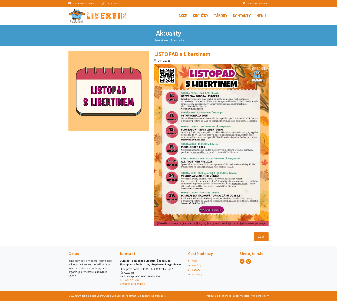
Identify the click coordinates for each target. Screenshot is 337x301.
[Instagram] (248, 261)
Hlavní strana (160, 40)
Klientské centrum (257, 3)
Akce (194, 260)
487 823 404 (113, 3)
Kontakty (197, 274)
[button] (261, 16)
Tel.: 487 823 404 (129, 280)
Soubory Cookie (241, 295)
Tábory (196, 270)
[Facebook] (242, 261)
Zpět (261, 237)
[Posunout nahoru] (329, 293)
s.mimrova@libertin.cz (85, 3)
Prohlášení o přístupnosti (218, 295)
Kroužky (196, 265)
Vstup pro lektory (260, 295)
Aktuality (179, 40)
